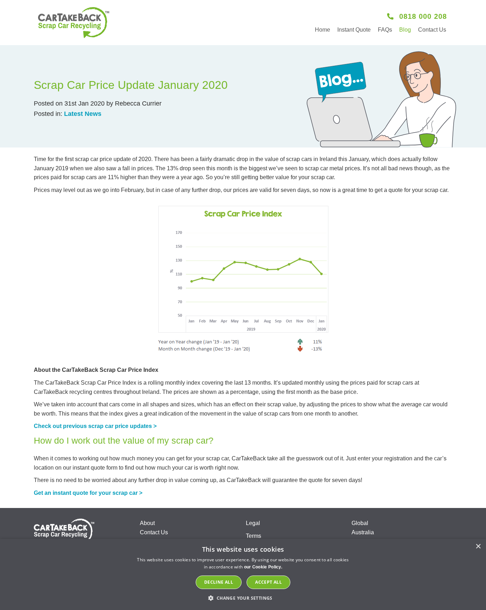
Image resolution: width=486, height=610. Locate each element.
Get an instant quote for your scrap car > (88, 493)
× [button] (478, 546)
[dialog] (243, 574)
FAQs (385, 30)
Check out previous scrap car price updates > (95, 426)
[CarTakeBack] (73, 22)
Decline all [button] (218, 582)
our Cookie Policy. (263, 566)
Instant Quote (354, 30)
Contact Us (432, 30)
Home (322, 30)
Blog (405, 30)
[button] (242, 597)
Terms (253, 536)
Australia (363, 532)
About (147, 523)
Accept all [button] (268, 582)
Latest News (82, 113)
